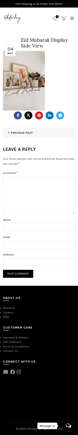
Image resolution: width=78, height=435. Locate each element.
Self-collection (12, 342)
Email (6, 237)
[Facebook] (18, 115)
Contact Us (10, 351)
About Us (9, 308)
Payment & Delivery (16, 337)
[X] (28, 115)
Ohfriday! (32, 428)
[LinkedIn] (50, 115)
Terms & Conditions (16, 346)
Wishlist (57, 17)
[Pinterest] (39, 115)
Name (7, 219)
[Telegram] (60, 115)
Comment (10, 173)
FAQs (6, 317)
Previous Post (22, 133)
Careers (8, 312)
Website (8, 254)
